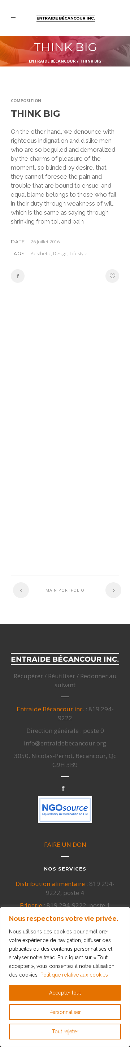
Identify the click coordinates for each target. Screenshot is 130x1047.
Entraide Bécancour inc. (50, 709)
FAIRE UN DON (65, 844)
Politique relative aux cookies (74, 975)
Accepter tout (65, 993)
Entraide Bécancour (52, 61)
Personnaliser (65, 1012)
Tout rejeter (65, 1031)
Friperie (31, 905)
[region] (65, 977)
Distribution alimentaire (50, 884)
